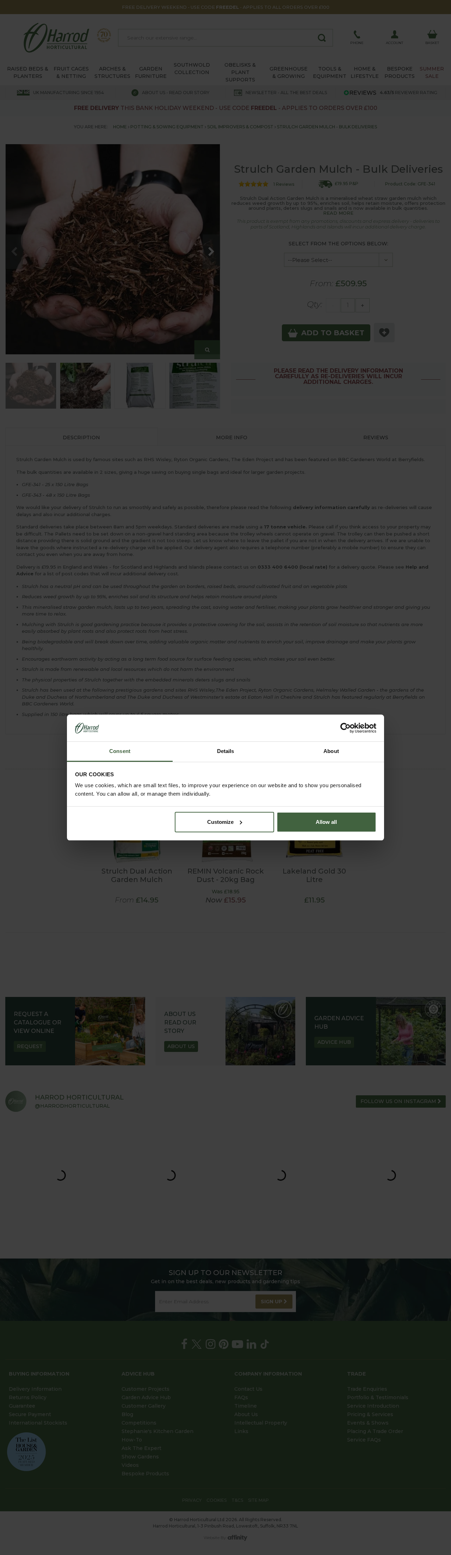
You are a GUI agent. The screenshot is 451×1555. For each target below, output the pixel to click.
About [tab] (331, 751)
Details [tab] (225, 751)
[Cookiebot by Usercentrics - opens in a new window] (345, 728)
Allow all (326, 822)
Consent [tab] (119, 751)
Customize (220, 822)
